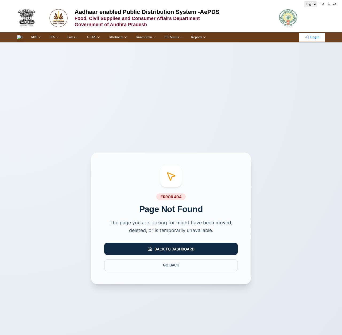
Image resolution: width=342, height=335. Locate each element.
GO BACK (171, 265)
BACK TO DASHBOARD (174, 249)
